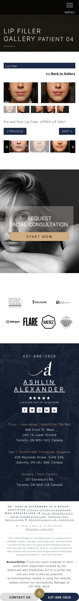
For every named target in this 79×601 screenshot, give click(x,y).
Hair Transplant (57, 513)
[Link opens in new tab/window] (15, 302)
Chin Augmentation (28, 516)
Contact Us (19, 597)
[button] (39, 593)
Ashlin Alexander (39, 385)
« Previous (15, 131)
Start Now (39, 236)
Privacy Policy (39, 529)
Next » (67, 131)
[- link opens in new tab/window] (66, 321)
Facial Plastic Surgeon (49, 510)
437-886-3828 (39, 356)
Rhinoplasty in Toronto (51, 519)
